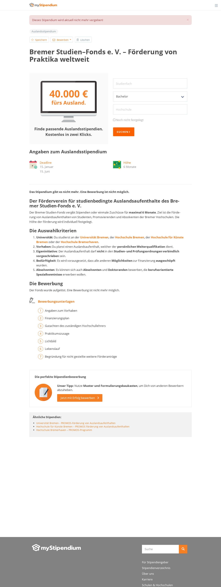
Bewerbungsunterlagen (56, 301)
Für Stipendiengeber (155, 562)
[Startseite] (56, 547)
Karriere (147, 579)
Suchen (122, 131)
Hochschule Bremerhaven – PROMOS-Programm (64, 430)
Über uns (148, 574)
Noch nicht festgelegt (130, 120)
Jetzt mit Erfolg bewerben (78, 398)
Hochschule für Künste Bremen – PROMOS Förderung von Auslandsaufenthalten (82, 426)
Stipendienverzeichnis (156, 568)
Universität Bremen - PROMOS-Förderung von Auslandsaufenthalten (76, 423)
